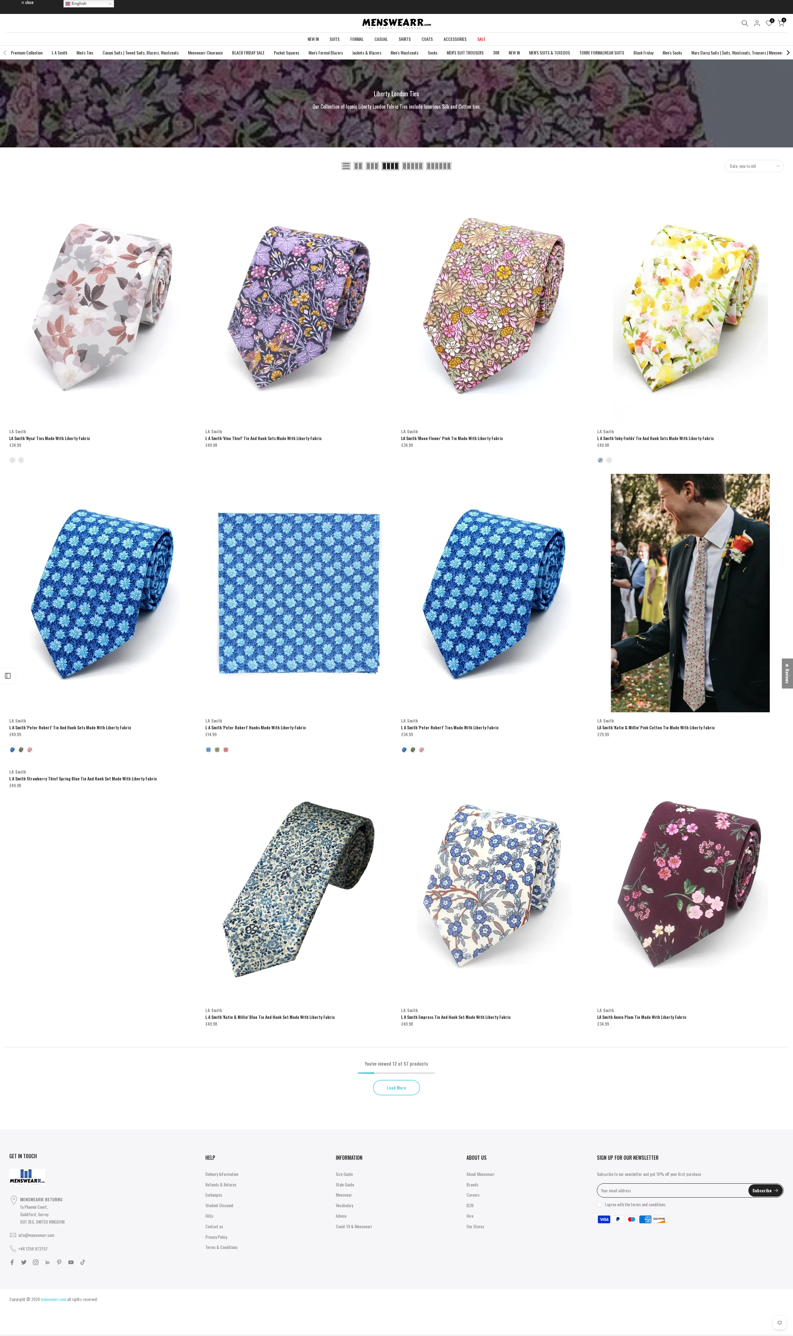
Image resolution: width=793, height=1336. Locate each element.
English (78, 3)
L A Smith (59, 52)
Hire (470, 1215)
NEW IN (313, 39)
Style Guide (345, 1184)
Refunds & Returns (220, 1184)
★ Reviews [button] (787, 673)
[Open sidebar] (7, 675)
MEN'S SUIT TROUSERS (465, 52)
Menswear (344, 1194)
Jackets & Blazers (366, 52)
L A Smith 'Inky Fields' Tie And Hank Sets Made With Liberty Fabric (655, 438)
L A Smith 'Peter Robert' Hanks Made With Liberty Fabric (255, 727)
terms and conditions (648, 1204)
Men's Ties (85, 52)
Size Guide (344, 1174)
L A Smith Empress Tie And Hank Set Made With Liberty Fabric (456, 1017)
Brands (472, 1184)
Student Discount (219, 1205)
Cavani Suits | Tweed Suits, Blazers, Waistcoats (141, 52)
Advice (341, 1215)
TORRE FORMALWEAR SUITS (601, 52)
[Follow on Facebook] (12, 1262)
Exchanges (213, 1194)
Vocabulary (344, 1205)
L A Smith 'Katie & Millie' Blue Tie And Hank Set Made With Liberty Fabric (270, 1017)
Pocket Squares (286, 52)
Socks (432, 52)
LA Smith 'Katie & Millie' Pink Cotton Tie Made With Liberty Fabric (656, 727)
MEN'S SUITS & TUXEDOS (549, 52)
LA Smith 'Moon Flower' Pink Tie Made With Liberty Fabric (452, 438)
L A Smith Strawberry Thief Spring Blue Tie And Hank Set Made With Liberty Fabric (83, 778)
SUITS (335, 39)
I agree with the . (635, 1204)
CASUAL (381, 39)
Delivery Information (221, 1174)
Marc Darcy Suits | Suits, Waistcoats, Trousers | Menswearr (738, 52)
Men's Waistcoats (404, 52)
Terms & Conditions (221, 1247)
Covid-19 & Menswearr (354, 1226)
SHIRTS (405, 39)
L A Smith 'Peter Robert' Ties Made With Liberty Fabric (450, 727)
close (16, 2)
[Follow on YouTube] (71, 1262)
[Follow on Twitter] (24, 1262)
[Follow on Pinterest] (59, 1262)
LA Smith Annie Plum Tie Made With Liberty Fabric (641, 1017)
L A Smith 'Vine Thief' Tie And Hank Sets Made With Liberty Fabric (263, 438)
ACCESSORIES (455, 39)
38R (496, 52)
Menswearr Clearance (205, 52)
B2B (470, 1205)
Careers (473, 1194)
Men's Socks (672, 52)
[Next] (787, 52)
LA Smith (17, 431)
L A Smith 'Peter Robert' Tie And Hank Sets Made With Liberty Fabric (70, 727)
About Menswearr (481, 1174)
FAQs (209, 1215)
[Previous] (5, 52)
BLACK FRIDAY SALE (248, 52)
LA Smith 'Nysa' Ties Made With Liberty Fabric (49, 438)
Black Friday (643, 52)
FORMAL (357, 39)
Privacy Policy (216, 1236)
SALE (481, 39)
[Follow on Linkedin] (47, 1262)
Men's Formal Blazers (326, 52)
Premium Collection (26, 52)
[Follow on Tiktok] (82, 1262)
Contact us (214, 1226)
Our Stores (475, 1226)
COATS (427, 39)
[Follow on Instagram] (35, 1262)
